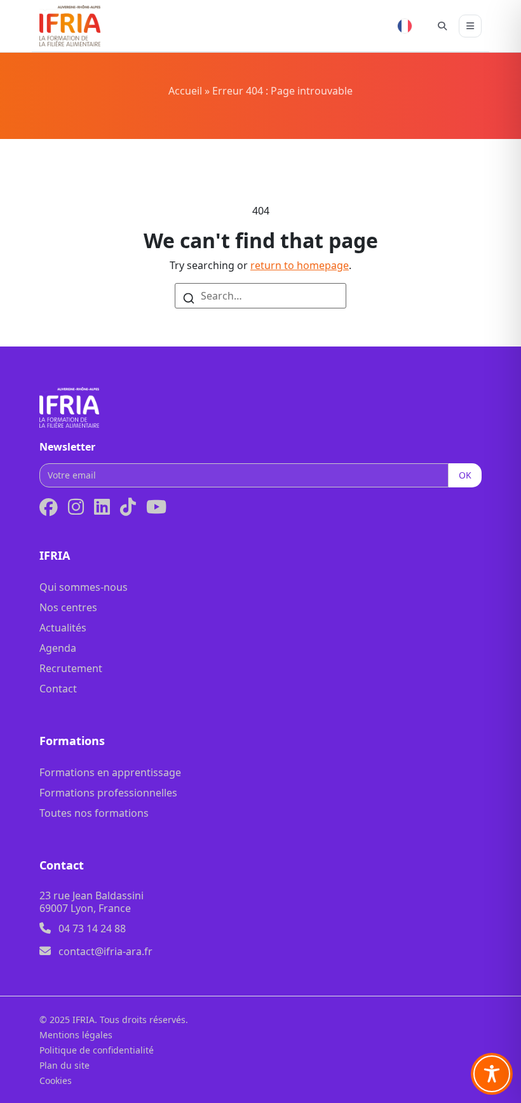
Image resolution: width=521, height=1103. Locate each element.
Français (405, 26)
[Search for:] (260, 295)
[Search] (188, 297)
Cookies (55, 1080)
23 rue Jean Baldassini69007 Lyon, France (91, 902)
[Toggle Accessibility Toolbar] (491, 1073)
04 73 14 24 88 (92, 928)
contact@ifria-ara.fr (105, 951)
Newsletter (67, 446)
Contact (58, 689)
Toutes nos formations (94, 813)
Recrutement (70, 668)
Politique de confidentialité (96, 1050)
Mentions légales (75, 1035)
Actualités (62, 628)
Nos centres (68, 607)
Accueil (185, 91)
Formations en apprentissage (110, 772)
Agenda (57, 648)
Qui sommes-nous (83, 587)
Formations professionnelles (108, 793)
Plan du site (64, 1065)
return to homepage (299, 265)
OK (465, 475)
